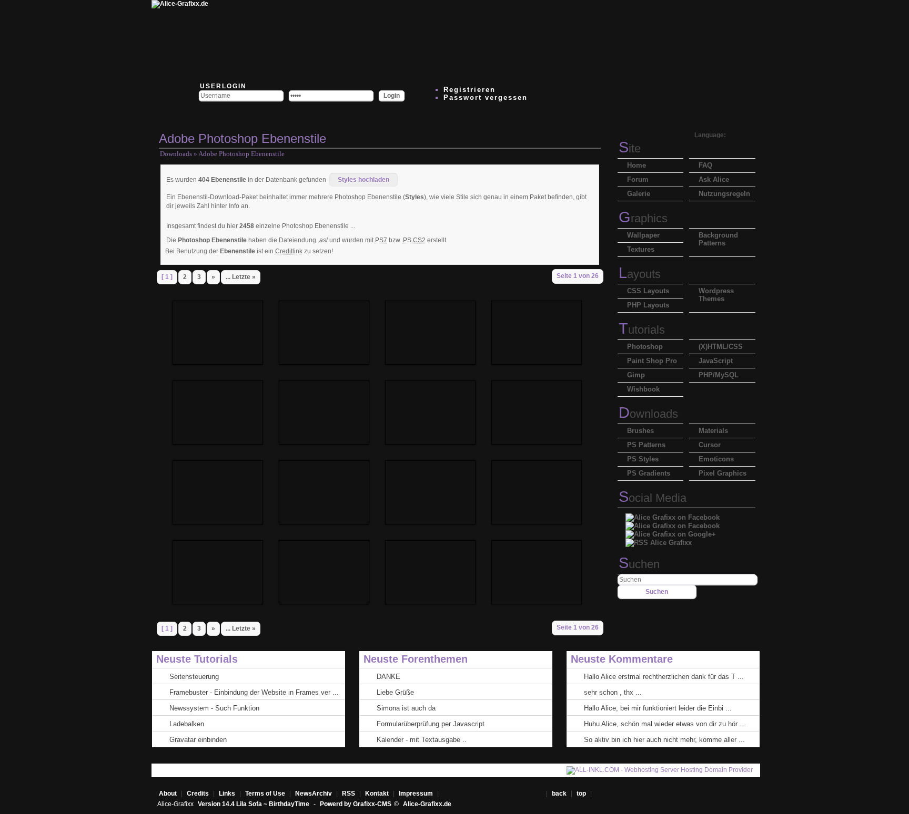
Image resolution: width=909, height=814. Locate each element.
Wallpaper (643, 235)
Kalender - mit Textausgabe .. (422, 740)
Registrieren (469, 90)
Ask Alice (714, 179)
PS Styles (643, 459)
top (582, 793)
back (559, 793)
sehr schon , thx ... (613, 692)
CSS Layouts (648, 291)
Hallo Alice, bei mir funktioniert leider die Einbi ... (658, 708)
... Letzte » (241, 277)
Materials (713, 431)
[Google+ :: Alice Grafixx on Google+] (671, 531)
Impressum (416, 793)
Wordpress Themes (716, 295)
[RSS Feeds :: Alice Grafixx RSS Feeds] (571, 39)
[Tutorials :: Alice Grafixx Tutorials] (445, 39)
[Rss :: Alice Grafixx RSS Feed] (659, 540)
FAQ (705, 165)
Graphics (643, 218)
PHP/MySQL (719, 375)
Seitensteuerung (194, 677)
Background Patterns (718, 239)
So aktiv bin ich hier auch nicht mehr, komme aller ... (664, 740)
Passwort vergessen (485, 97)
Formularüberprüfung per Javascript (430, 724)
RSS (348, 793)
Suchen (639, 564)
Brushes (640, 431)
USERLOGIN (222, 86)
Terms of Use (265, 793)
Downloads (176, 154)
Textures (640, 249)
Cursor (710, 445)
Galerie (638, 194)
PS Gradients (648, 473)
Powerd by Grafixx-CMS (355, 804)
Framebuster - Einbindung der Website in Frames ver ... (254, 692)
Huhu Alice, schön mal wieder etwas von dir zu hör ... (665, 724)
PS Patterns (646, 445)
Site (630, 148)
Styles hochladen (363, 179)
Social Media (652, 497)
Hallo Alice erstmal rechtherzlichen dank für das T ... (664, 677)
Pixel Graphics (722, 473)
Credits (198, 793)
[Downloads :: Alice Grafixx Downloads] (381, 39)
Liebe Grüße (395, 692)
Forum (638, 179)
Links (227, 793)
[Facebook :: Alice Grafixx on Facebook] (673, 514)
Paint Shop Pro (652, 361)
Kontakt (377, 793)
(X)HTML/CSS (721, 347)
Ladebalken (186, 724)
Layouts (640, 274)
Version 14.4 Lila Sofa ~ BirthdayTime (254, 804)
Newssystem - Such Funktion (214, 708)
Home (636, 165)
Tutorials (642, 329)
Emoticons (716, 459)
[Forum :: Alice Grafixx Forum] (318, 39)
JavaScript (716, 361)
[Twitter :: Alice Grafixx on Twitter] (255, 39)
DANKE (388, 677)
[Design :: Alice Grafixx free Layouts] (508, 39)
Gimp (636, 375)
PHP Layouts (648, 305)
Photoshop (645, 347)
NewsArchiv (313, 793)
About (168, 793)
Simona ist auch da (406, 708)
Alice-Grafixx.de (427, 804)
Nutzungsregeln (724, 194)
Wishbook (643, 389)
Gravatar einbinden (198, 740)
